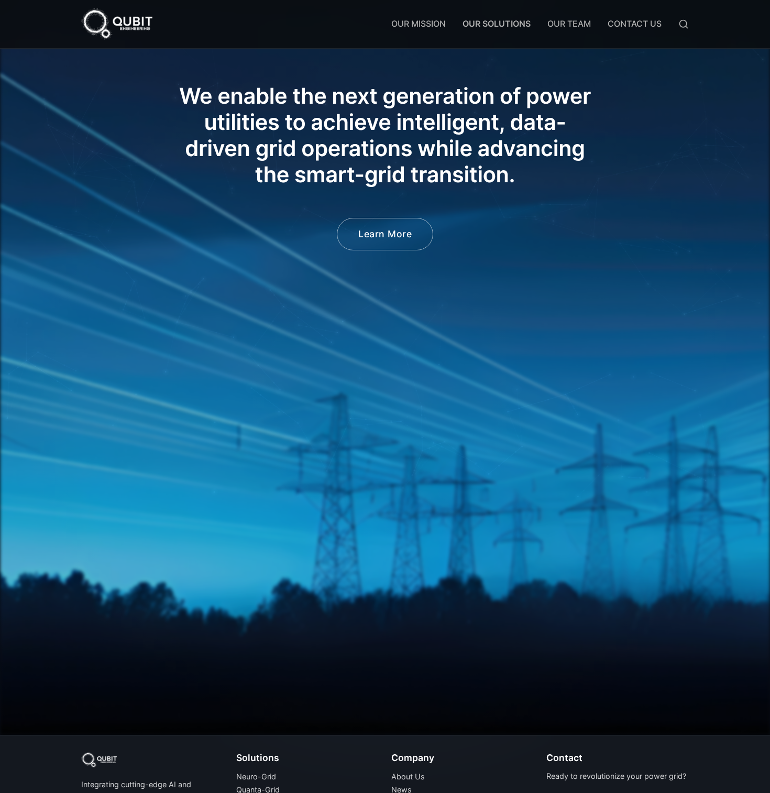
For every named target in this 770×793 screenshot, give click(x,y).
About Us (408, 776)
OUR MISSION (418, 23)
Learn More (385, 233)
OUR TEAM (569, 23)
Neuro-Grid (256, 776)
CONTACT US (635, 23)
